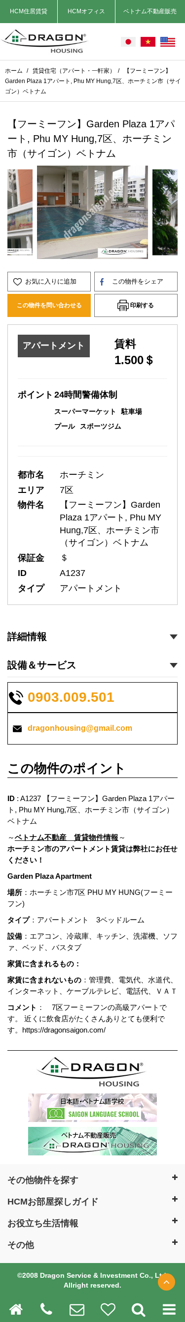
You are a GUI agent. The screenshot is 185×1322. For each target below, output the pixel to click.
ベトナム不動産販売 (150, 11)
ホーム (14, 70)
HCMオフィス (86, 11)
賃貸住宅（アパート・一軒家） (74, 70)
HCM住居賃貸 (28, 11)
